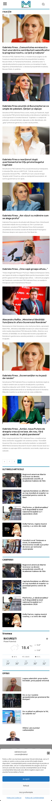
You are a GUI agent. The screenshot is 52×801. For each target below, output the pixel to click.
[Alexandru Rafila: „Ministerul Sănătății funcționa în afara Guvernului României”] (26, 301)
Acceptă (26, 779)
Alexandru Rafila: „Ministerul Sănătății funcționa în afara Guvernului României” (24, 321)
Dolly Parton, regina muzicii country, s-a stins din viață (34, 525)
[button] (48, 753)
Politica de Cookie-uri (14, 798)
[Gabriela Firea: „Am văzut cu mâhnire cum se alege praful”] (26, 196)
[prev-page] (4, 461)
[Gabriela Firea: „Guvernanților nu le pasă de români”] (26, 356)
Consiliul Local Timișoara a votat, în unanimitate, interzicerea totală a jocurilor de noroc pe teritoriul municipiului (35, 544)
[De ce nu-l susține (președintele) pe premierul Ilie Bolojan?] (11, 701)
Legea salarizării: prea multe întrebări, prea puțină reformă (35, 679)
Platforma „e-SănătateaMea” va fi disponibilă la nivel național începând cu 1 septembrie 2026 (35, 510)
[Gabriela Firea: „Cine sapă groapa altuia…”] (26, 250)
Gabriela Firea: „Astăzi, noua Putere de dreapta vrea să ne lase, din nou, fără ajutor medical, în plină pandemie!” (23, 431)
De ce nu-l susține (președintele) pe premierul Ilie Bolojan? (35, 697)
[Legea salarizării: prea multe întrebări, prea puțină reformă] (11, 684)
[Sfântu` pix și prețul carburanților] (11, 734)
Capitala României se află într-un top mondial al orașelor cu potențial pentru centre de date (35, 494)
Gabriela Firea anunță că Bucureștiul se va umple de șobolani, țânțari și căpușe (25, 107)
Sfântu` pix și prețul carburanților (31, 729)
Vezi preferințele (26, 792)
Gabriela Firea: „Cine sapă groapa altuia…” (25, 269)
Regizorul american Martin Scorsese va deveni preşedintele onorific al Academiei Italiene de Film (34, 477)
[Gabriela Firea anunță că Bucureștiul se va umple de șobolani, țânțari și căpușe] (26, 87)
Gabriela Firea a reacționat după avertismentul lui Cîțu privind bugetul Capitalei (23, 162)
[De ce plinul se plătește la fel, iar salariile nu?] (11, 717)
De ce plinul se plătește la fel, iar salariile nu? (35, 712)
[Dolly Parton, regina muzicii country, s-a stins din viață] (11, 530)
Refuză (26, 785)
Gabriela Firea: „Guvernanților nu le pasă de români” (24, 377)
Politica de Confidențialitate (34, 798)
